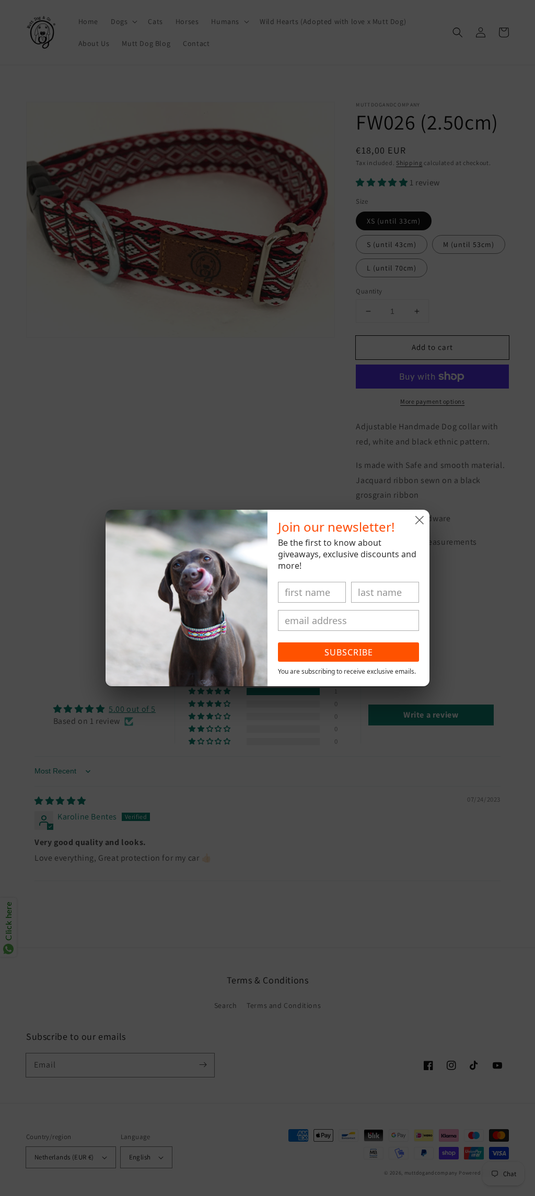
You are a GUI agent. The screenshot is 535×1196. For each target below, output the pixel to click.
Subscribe (348, 652)
